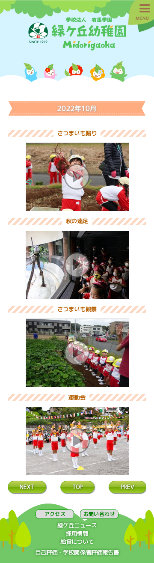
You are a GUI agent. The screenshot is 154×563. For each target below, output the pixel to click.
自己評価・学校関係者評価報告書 (77, 552)
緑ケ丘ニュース (77, 525)
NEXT (27, 487)
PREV (128, 487)
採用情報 (77, 533)
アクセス (54, 514)
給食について (77, 541)
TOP (77, 487)
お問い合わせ (99, 514)
